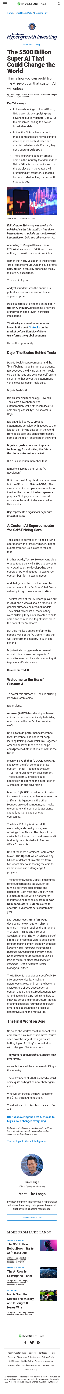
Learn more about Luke (32, 1217)
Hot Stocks (12, 1290)
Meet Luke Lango (32, 44)
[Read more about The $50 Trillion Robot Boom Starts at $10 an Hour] (48, 1245)
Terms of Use (48, 1365)
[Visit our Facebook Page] (25, 1342)
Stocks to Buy (40, 13)
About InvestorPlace (17, 1353)
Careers (11, 1357)
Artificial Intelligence (34, 1141)
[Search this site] (59, 4)
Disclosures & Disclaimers (28, 1357)
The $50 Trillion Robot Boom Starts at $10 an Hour (20, 1248)
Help (53, 1353)
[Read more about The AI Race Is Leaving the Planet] (48, 1272)
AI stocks (34, 327)
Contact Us (44, 1353)
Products (32, 1353)
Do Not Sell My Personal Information (37, 1361)
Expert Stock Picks (23, 13)
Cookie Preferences (31, 1365)
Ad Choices (14, 1361)
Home (10, 13)
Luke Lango (15, 95)
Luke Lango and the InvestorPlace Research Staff (20, 1313)
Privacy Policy (48, 1357)
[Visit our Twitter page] (32, 1342)
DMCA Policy (31, 1369)
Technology (14, 1141)
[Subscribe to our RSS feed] (38, 1342)
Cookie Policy (14, 1365)
